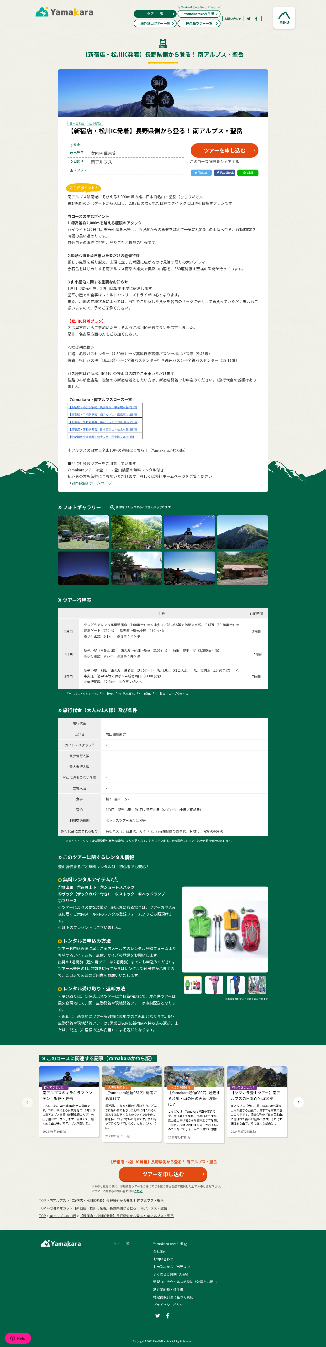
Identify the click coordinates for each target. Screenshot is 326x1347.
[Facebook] (256, 18)
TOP (42, 1200)
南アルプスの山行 (62, 1215)
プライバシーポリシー (170, 1304)
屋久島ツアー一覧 (199, 23)
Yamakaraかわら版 (199, 13)
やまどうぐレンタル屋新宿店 (105, 624)
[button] (284, 18)
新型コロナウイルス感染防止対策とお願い (185, 1281)
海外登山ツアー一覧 (155, 23)
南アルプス (57, 1200)
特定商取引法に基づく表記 (173, 1297)
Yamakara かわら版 (168, 1243)
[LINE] (247, 173)
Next (298, 1102)
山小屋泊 (95, 123)
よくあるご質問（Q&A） (171, 1274)
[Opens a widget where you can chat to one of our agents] (18, 1339)
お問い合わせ (233, 19)
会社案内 (160, 1251)
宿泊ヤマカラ (59, 1208)
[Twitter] (248, 18)
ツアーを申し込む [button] (225, 150)
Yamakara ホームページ (91, 483)
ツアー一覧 (155, 13)
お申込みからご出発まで (171, 1266)
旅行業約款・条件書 (168, 1289)
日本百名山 (77, 123)
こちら (138, 450)
